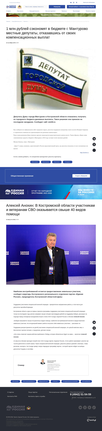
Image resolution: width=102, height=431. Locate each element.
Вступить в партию (90, 11)
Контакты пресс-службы (36, 396)
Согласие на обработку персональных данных (18, 425)
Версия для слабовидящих (89, 2)
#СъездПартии (86, 381)
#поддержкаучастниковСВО (70, 381)
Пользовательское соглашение (14, 421)
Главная (8, 21)
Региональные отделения (58, 392)
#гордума (67, 162)
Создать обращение (81, 176)
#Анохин (55, 381)
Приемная (64, 11)
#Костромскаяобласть (28, 381)
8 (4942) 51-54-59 (80, 394)
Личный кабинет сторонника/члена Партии (81, 6)
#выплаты (56, 162)
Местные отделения (50, 11)
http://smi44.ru (84, 152)
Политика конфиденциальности (14, 422)
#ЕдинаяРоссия (43, 381)
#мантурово (46, 162)
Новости (25, 21)
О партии (8, 11)
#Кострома (35, 162)
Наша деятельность (34, 11)
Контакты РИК (12, 396)
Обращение (57, 6)
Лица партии (20, 11)
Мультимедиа (76, 11)
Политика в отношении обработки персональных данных (21, 424)
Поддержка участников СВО (51, 15)
